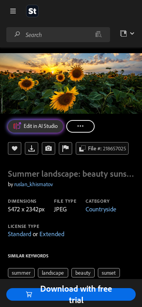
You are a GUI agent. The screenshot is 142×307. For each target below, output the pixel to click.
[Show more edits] (80, 126)
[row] (21, 272)
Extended (51, 234)
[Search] (17, 34)
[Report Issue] (65, 148)
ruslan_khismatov (33, 184)
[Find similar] (98, 35)
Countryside (101, 209)
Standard (19, 234)
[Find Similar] (48, 148)
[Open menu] (13, 11)
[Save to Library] (14, 148)
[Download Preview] (31, 148)
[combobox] (57, 34)
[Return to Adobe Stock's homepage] (32, 11)
